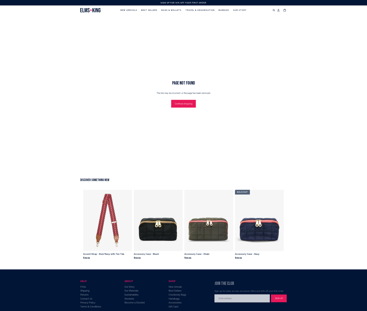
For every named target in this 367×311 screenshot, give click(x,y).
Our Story (129, 286)
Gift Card (173, 306)
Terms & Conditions (90, 306)
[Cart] (285, 10)
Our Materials (131, 290)
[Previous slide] (138, 220)
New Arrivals (175, 286)
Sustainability (131, 294)
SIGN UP (279, 298)
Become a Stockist (134, 302)
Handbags (174, 298)
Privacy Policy (87, 302)
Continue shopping (183, 104)
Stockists (129, 298)
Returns (84, 294)
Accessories (175, 302)
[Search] (274, 10)
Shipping (84, 290)
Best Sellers (175, 290)
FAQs (83, 286)
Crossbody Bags (177, 294)
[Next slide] (178, 220)
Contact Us (86, 298)
